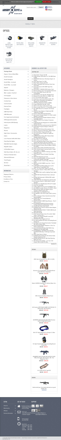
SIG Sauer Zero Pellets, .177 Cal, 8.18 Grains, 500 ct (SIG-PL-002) (43, 241)
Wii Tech (6, 162)
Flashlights (6, 109)
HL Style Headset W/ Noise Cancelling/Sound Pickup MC (44, 344)
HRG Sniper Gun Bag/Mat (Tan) (42, 192)
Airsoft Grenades (8, 76)
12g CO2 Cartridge (38, 185)
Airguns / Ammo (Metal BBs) (11, 74)
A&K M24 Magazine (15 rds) (41, 156)
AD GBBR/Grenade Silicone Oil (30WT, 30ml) (45, 188)
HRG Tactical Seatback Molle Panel (44, 295)
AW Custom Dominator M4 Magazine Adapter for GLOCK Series (43, 101)
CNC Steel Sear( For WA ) (40, 81)
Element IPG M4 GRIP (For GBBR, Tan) (44, 96)
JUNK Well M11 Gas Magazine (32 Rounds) (45, 179)
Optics (33, 24)
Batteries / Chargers (9, 90)
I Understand (38, 1)
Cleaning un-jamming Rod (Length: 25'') (44, 99)
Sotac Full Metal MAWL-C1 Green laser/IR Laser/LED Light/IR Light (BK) (44, 159)
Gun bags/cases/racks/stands (11, 117)
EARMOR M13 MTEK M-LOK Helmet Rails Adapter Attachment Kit (44, 236)
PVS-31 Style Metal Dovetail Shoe (42, 113)
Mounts (6, 130)
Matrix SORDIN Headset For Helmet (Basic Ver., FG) (44, 284)
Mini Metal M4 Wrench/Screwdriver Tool (44, 129)
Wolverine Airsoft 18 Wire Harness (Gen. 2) (44, 143)
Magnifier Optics (42, 43)
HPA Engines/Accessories (10, 119)
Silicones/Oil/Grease (9, 157)
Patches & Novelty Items (10, 154)
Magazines (7, 127)
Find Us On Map (25, 408)
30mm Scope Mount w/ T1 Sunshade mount (45, 107)
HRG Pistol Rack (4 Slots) (40, 234)
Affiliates (6, 410)
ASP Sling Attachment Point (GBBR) (43, 102)
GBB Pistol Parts (8, 111)
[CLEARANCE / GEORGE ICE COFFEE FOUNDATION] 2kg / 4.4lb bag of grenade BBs (44, 232)
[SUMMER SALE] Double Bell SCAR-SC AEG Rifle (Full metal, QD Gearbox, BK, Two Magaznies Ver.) (44, 358)
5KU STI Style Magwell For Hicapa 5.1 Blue (44, 332)
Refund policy (7, 408)
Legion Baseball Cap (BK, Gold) (42, 104)
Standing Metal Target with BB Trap (42, 132)
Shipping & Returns (8, 174)
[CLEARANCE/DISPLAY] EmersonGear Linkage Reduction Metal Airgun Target (43, 204)
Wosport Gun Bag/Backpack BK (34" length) (45, 183)
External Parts (7, 106)
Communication (8, 103)
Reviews (34, 377)
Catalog (27, 24)
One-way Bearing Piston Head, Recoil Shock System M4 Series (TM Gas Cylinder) (45, 142)
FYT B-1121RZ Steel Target (41, 97)
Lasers (5, 125)
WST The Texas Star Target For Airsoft (43, 168)
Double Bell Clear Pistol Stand (41, 206)
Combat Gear (7, 101)
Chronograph (7, 95)
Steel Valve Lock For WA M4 (41, 139)
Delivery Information (8, 413)
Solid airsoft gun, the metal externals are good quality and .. (44, 388)
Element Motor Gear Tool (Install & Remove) (45, 90)
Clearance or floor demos (10, 98)
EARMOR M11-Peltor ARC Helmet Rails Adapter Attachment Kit (44, 136)
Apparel (6, 87)
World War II (7, 165)
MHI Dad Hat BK (38, 212)
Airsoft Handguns (8, 79)
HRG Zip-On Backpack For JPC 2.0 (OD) (44, 259)
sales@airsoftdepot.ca (40, 413)
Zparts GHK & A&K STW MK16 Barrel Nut (44, 147)
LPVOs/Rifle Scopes (53, 43)
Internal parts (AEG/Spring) (11, 122)
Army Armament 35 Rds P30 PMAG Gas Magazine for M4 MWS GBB (44, 228)
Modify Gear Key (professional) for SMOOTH (45, 125)
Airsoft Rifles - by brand (10, 82)
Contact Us (6, 181)
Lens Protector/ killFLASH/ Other (9, 45)
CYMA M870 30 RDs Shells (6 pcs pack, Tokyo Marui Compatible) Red (44, 166)
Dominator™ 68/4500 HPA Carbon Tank (44, 89)
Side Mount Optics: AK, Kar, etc (9, 60)
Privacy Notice (7, 176)
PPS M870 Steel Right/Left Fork (42, 219)
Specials (34, 249)
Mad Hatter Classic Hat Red (41, 82)
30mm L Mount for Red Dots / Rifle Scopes (44, 130)
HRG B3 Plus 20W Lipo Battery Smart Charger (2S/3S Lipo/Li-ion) (43, 190)
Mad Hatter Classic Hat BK (40, 75)
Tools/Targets (7, 160)
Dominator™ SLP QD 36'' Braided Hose (44, 94)
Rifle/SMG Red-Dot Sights (31, 44)
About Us (6, 405)
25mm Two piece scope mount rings (43, 105)
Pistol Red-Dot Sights (20, 43)
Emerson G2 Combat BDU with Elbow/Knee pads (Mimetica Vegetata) (44, 271)
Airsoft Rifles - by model (10, 84)
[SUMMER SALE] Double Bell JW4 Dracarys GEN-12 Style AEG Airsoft (44, 320)
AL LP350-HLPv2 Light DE (40, 138)
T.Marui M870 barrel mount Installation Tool (45, 186)
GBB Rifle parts (8, 114)
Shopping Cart (35, 72)
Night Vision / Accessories (10, 133)
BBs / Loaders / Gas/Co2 (10, 93)
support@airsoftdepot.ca (41, 414)
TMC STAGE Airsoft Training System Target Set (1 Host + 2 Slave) (45, 150)
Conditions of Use (8, 179)
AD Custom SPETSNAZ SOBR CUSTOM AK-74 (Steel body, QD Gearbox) (44, 308)
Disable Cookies (47, 1)
